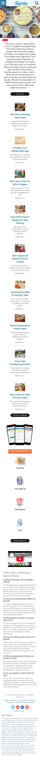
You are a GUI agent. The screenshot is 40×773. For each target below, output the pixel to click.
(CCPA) (32, 700)
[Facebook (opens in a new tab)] (22, 707)
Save (6, 40)
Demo (32, 702)
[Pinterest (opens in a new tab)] (27, 707)
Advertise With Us (22, 702)
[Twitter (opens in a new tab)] (13, 707)
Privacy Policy (24, 700)
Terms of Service (10, 700)
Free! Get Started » (20, 451)
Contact (10, 702)
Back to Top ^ (20, 711)
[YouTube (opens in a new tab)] (18, 707)
